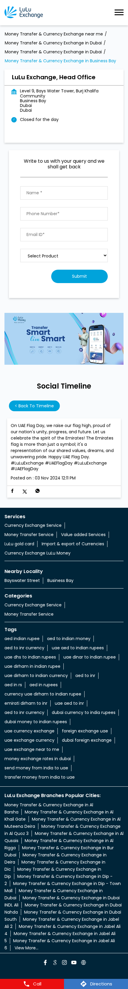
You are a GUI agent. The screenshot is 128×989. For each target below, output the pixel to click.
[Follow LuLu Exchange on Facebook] (45, 963)
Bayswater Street (22, 580)
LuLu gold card (19, 544)
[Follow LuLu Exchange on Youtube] (73, 963)
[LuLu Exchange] (23, 12)
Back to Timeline (34, 406)
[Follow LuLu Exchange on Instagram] (64, 963)
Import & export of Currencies (73, 544)
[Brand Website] (83, 963)
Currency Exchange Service (33, 525)
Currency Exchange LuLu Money (37, 553)
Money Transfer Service (29, 535)
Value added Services (83, 535)
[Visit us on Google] (54, 963)
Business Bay (60, 580)
